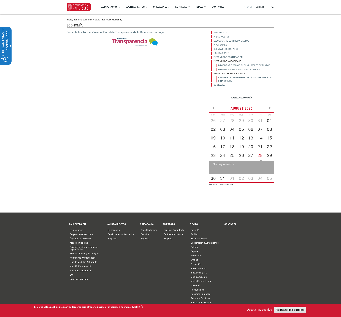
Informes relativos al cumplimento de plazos (244, 65)
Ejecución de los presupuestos (231, 41)
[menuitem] (242, 32)
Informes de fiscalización (228, 57)
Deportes (195, 251)
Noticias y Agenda (79, 279)
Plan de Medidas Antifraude (83, 262)
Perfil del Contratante (174, 230)
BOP (72, 275)
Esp (262, 7)
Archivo (194, 234)
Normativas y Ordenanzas (83, 258)
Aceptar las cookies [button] (259, 309)
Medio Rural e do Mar (201, 281)
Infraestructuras (199, 268)
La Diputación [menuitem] (109, 7)
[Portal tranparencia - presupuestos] (135, 42)
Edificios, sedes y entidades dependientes (84, 248)
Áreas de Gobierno (79, 243)
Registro (112, 238)
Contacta (219, 85)
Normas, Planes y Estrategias (84, 253)
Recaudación (197, 290)
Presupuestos (221, 37)
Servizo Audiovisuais (201, 302)
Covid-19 (195, 230)
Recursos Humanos (200, 294)
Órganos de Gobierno (80, 238)
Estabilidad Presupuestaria (107, 19)
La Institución (76, 230)
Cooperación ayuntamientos (205, 243)
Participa (145, 234)
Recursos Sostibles (200, 298)
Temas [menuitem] (199, 7)
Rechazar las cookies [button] (290, 309)
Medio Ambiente (199, 277)
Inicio (69, 19)
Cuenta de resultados (225, 49)
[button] (272, 7)
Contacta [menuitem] (218, 7)
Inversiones (220, 45)
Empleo (194, 260)
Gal (257, 7)
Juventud (195, 285)
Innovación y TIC (199, 273)
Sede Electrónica (149, 230)
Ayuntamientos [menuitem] (135, 7)
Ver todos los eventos (221, 184)
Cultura (194, 247)
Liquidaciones (221, 53)
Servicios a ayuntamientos (121, 234)
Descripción (220, 32)
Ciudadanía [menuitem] (160, 7)
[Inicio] (79, 7)
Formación (196, 264)
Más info (137, 306)
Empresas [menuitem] (181, 7)
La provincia (114, 230)
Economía (196, 255)
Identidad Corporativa (80, 270)
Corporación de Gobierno (82, 234)
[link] (244, 7)
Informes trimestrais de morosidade (239, 69)
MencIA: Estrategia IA (80, 266)
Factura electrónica (173, 234)
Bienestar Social (199, 238)
